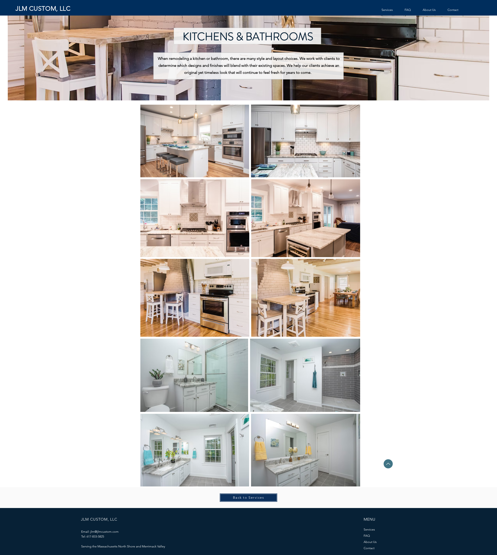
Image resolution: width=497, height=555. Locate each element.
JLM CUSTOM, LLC (43, 8)
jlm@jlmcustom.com (104, 531)
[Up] (388, 463)
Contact (369, 548)
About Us (370, 542)
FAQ (367, 536)
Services (369, 529)
